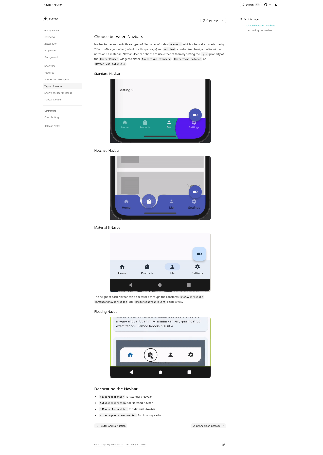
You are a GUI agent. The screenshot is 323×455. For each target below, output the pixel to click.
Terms (142, 444)
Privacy (131, 444)
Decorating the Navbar (259, 30)
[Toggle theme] (276, 5)
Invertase (117, 444)
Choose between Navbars (260, 25)
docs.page (100, 444)
